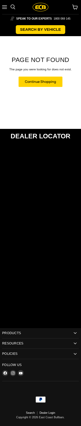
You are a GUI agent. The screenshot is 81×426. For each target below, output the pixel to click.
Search (30, 412)
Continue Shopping (40, 82)
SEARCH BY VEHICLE (40, 29)
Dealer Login (47, 412)
